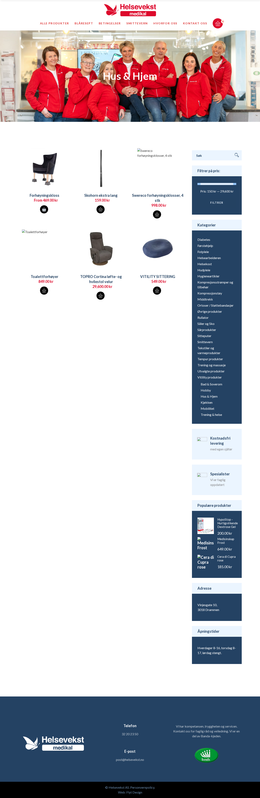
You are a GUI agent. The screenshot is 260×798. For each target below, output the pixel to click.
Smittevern (205, 342)
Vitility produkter (209, 377)
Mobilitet (207, 408)
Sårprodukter (206, 330)
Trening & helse (211, 414)
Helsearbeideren (209, 258)
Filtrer (216, 202)
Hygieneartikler (208, 276)
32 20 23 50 (130, 734)
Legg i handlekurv (100, 209)
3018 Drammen (208, 610)
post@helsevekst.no (130, 759)
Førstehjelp (205, 246)
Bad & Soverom (211, 384)
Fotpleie (203, 252)
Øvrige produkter (209, 311)
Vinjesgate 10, (207, 605)
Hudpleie (203, 270)
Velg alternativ (44, 209)
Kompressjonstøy (209, 293)
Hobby (206, 390)
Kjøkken (206, 402)
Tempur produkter (210, 359)
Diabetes (203, 239)
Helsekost (204, 264)
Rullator (203, 317)
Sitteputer (204, 336)
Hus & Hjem (209, 396)
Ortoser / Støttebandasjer (215, 305)
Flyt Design (134, 792)
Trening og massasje (211, 365)
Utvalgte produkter (211, 371)
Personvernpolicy (142, 787)
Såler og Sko (205, 323)
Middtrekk (205, 299)
